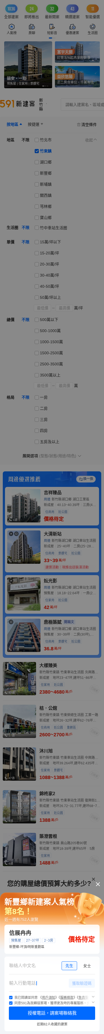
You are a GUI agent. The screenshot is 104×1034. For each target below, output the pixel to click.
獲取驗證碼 (82, 983)
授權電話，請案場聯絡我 (52, 1013)
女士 (87, 966)
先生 (69, 966)
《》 (49, 998)
